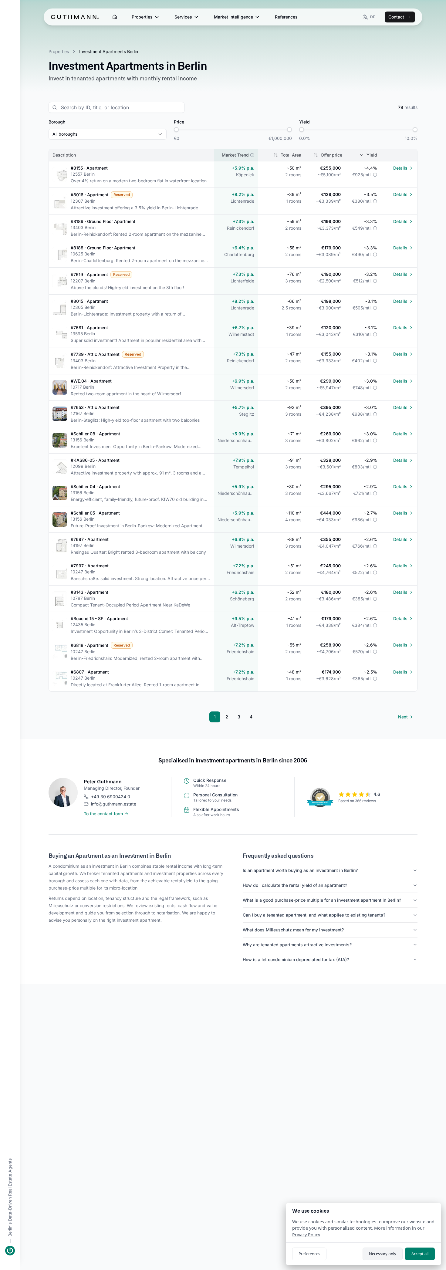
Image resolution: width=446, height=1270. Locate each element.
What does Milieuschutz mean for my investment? (293, 929)
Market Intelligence (233, 16)
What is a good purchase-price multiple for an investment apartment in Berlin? (322, 900)
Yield (372, 154)
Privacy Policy (306, 1235)
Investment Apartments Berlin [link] (108, 51)
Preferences (309, 1253)
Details (400, 168)
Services (183, 16)
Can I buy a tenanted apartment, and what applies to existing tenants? (314, 914)
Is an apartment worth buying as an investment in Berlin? (300, 870)
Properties (142, 16)
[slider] (176, 129)
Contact (396, 16)
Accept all (419, 1253)
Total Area (291, 154)
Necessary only (382, 1253)
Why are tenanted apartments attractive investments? (297, 944)
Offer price (331, 154)
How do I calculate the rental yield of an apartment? (295, 885)
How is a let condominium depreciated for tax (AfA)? (296, 959)
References (286, 16)
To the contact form (103, 813)
